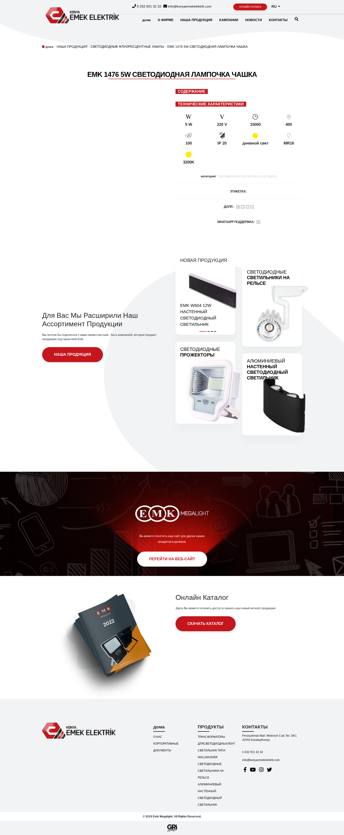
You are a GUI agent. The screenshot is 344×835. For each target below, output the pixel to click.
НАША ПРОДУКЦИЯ (72, 46)
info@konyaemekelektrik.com (189, 6)
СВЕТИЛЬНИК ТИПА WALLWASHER (211, 754)
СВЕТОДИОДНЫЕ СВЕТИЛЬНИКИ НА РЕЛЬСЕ (211, 770)
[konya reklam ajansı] (172, 828)
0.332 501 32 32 (148, 6)
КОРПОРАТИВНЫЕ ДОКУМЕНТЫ (166, 747)
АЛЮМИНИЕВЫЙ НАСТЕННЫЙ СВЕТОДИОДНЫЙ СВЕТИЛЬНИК (210, 794)
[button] (203, 330)
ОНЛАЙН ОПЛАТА (250, 6)
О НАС (157, 737)
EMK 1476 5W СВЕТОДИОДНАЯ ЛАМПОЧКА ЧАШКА (207, 46)
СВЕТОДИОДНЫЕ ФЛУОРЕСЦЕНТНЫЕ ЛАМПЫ (127, 46)
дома (49, 46)
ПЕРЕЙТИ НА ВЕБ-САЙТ (172, 559)
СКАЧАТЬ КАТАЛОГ (205, 624)
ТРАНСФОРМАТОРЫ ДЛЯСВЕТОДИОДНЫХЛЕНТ (216, 740)
